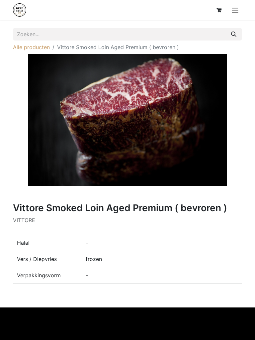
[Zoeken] (233, 34)
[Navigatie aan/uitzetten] (235, 10)
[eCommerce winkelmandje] (218, 10)
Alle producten (31, 47)
